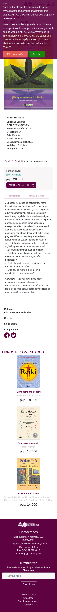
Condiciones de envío (28, 601)
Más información (15, 54)
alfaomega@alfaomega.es (29, 553)
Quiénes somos (28, 594)
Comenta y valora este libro (34, 161)
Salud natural (10, 324)
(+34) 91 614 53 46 (28, 547)
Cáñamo (20, 122)
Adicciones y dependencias (17, 312)
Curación (8, 318)
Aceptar (37, 54)
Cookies (28, 604)
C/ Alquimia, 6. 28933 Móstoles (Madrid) (28, 543)
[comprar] (19, 361)
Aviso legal (28, 598)
